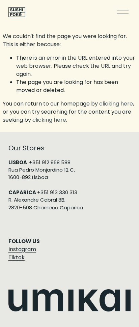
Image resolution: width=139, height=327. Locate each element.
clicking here (116, 104)
